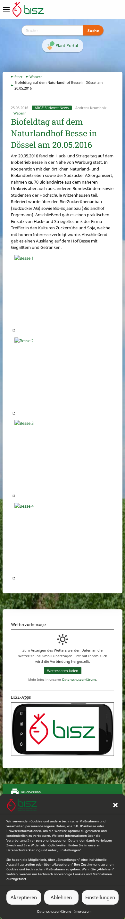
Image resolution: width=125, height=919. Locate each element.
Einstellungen (100, 897)
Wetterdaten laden (62, 670)
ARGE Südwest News (52, 107)
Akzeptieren (24, 897)
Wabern (36, 76)
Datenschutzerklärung (54, 911)
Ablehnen (61, 897)
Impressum (82, 911)
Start (18, 76)
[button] (115, 805)
